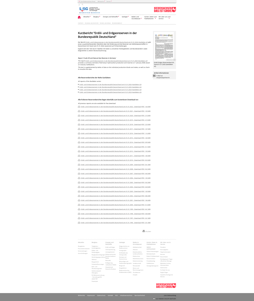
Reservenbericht (117, 23)
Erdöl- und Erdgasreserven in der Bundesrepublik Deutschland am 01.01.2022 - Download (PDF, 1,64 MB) (116, 107)
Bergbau (94, 242)
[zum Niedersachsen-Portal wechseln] (165, 12)
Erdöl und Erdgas (106, 23)
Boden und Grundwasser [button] (136, 18)
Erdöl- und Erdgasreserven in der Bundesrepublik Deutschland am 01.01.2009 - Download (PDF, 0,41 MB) (116, 165)
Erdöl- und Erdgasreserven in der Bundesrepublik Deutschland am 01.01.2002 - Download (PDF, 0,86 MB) (116, 196)
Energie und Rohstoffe (92, 23)
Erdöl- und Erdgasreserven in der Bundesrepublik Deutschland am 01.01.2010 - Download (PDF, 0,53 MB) (116, 160)
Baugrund (122, 265)
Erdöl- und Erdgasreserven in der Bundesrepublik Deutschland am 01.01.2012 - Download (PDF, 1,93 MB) (116, 151)
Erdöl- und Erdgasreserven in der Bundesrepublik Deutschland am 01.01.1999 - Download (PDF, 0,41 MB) (116, 209)
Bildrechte (81, 295)
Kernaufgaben (164, 249)
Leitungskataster (110, 252)
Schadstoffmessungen (98, 264)
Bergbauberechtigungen (98, 254)
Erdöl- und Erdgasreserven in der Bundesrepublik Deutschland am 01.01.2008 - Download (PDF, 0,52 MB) (116, 169)
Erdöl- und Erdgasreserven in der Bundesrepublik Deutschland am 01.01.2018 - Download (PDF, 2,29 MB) (116, 124)
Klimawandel (136, 265)
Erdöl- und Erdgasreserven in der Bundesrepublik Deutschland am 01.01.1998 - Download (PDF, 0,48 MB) (116, 214)
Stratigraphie (122, 250)
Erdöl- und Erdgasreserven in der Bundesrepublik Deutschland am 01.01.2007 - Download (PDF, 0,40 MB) (116, 173)
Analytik (135, 275)
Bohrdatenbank (151, 254)
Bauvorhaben (164, 256)
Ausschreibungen (83, 253)
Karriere (162, 254)
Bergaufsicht (95, 262)
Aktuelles (81, 242)
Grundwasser (136, 272)
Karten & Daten (151, 258)
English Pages (164, 272)
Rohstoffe (108, 260)
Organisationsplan (165, 252)
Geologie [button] (125, 17)
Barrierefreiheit (140, 295)
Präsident (163, 247)
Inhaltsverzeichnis (126, 295)
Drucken (148, 231)
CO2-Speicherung (110, 249)
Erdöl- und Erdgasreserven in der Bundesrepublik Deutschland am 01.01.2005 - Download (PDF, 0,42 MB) (116, 182)
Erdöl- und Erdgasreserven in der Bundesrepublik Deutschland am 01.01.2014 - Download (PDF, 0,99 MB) (116, 142)
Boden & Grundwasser (137, 243)
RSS (116, 295)
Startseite (80, 23)
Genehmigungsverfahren (99, 257)
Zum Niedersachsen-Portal (87, 1)
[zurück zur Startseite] (95, 10)
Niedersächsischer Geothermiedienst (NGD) (110, 256)
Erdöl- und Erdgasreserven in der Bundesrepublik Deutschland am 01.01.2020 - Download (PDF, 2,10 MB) (116, 115)
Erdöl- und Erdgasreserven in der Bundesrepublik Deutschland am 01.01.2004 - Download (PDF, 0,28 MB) (116, 187)
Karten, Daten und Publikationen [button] (150, 18)
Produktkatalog (151, 261)
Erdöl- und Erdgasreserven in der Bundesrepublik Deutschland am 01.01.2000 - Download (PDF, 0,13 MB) (116, 205)
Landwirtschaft (137, 263)
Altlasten (135, 249)
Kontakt (110, 295)
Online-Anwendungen (153, 251)
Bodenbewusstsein (138, 258)
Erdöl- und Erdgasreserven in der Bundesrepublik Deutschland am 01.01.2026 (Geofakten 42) (117, 42)
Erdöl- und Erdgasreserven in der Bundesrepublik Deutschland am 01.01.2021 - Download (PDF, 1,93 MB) (116, 111)
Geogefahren (123, 268)
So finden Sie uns (165, 270)
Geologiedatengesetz (152, 265)
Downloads (95, 281)
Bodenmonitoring (137, 261)
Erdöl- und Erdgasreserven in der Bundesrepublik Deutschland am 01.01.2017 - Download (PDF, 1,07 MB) (116, 129)
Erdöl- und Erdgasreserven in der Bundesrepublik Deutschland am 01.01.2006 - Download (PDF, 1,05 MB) (116, 178)
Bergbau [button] (96, 17)
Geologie (122, 242)
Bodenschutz (136, 256)
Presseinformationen (84, 248)
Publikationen (150, 263)
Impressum (91, 295)
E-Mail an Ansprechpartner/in (163, 77)
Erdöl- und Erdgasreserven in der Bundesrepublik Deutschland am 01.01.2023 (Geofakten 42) (110, 92)
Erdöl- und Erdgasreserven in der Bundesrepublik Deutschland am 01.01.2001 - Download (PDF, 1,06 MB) (116, 200)
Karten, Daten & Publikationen (152, 243)
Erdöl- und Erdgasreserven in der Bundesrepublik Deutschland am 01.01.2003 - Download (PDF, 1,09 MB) (116, 191)
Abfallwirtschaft (137, 247)
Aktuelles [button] (86, 17)
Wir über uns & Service (165, 243)
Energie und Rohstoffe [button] (110, 17)
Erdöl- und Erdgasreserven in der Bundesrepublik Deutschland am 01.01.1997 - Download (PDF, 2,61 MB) (116, 218)
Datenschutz (163, 267)
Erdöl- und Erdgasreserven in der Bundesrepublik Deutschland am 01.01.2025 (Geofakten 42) (110, 87)
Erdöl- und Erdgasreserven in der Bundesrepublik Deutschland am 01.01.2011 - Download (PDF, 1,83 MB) (116, 156)
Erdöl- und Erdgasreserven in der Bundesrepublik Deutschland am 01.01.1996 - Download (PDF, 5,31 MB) (116, 223)
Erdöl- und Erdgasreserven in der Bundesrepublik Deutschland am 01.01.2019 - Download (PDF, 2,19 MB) (116, 120)
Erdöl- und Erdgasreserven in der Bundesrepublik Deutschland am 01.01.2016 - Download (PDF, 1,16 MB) (116, 133)
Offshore (94, 259)
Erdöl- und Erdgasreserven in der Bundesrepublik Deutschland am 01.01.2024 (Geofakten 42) (110, 90)
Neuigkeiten (81, 246)
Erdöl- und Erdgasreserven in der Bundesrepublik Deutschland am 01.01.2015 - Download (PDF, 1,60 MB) (116, 138)
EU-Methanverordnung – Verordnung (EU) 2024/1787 (98, 277)
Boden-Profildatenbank (153, 256)
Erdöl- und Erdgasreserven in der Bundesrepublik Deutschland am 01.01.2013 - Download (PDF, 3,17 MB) (116, 147)
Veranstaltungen (82, 251)
